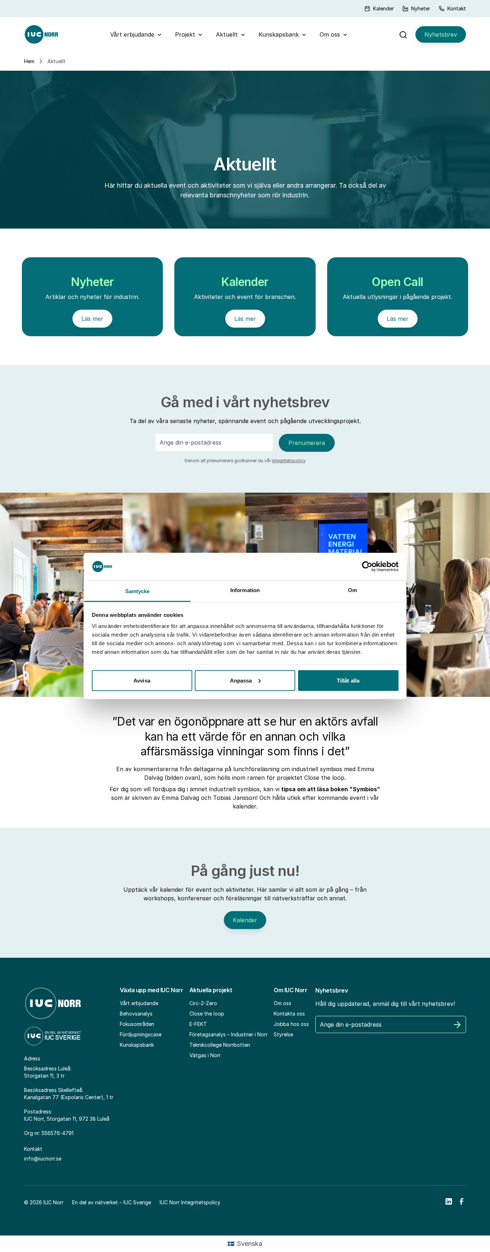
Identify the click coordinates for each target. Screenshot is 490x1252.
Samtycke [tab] (137, 591)
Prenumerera (306, 442)
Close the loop (206, 1013)
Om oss (330, 34)
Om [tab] (352, 590)
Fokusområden (137, 1024)
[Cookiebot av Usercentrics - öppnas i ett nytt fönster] (367, 566)
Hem (29, 61)
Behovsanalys (136, 1013)
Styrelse (283, 1034)
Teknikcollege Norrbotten (219, 1045)
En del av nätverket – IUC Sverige (111, 1202)
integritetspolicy (289, 460)
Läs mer (92, 318)
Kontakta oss (289, 1013)
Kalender (383, 8)
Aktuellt (227, 34)
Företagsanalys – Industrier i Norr (228, 1034)
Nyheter (420, 8)
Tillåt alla (348, 680)
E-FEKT (198, 1024)
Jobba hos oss (291, 1024)
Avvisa (141, 680)
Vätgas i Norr (205, 1055)
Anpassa (241, 680)
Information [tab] (245, 590)
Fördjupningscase (140, 1034)
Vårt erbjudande (132, 34)
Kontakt (456, 8)
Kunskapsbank (279, 34)
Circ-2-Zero (203, 1003)
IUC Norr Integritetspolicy (190, 1202)
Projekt (185, 34)
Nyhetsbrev (440, 34)
